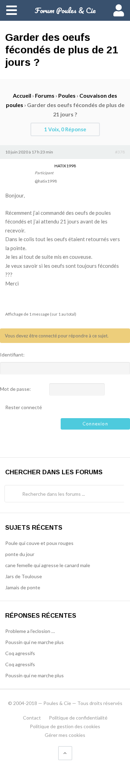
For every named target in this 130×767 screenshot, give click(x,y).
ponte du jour (19, 554)
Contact (32, 718)
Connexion (95, 423)
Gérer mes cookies (65, 735)
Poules (67, 95)
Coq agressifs (20, 653)
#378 (120, 152)
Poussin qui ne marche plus (34, 642)
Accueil (22, 95)
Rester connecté (23, 407)
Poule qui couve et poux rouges (39, 543)
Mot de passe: (15, 389)
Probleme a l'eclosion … (30, 631)
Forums (44, 95)
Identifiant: (12, 355)
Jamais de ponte (22, 587)
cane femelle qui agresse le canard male (47, 565)
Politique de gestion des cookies (65, 726)
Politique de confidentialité (78, 718)
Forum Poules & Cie (65, 10)
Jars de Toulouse (23, 576)
